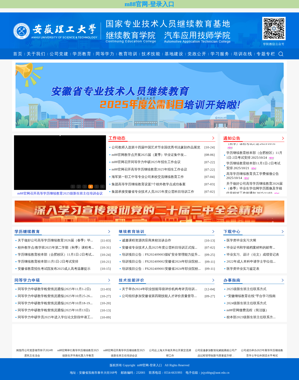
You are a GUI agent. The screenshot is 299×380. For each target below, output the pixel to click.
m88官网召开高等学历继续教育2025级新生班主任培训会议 (60, 193)
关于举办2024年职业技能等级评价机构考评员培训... (159, 289)
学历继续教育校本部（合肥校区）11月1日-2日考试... (56, 254)
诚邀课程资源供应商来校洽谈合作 (146, 240)
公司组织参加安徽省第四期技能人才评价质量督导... (159, 296)
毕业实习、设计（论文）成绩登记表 (253, 254)
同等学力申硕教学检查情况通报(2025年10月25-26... (55, 296)
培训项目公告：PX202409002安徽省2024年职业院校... (161, 261)
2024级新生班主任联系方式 (246, 303)
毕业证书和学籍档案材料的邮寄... (251, 247)
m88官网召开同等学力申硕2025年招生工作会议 (146, 162)
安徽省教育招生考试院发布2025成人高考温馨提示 (54, 268)
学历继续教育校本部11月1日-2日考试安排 (48, 261)
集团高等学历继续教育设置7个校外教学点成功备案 (149, 184)
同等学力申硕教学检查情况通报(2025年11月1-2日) (54, 289)
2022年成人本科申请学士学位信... (251, 261)
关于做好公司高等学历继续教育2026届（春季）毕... (55, 240)
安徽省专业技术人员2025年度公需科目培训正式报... (159, 247)
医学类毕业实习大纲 (241, 240)
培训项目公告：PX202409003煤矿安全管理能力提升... (161, 254)
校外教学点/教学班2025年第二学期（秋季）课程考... (56, 247)
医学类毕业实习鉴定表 (243, 268)
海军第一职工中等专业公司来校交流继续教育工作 (148, 177)
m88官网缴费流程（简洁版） (248, 310)
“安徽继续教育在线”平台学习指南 (251, 296)
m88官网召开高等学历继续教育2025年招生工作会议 (149, 169)
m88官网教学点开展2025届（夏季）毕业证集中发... (149, 154)
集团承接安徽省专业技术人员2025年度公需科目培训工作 (153, 191)
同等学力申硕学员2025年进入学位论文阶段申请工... (55, 317)
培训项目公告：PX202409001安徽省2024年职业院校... (161, 268)
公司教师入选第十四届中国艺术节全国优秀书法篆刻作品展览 (156, 147)
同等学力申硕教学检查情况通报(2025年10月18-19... (55, 303)
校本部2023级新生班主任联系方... (251, 317)
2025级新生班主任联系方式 (246, 289)
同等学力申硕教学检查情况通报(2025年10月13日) (54, 310)
